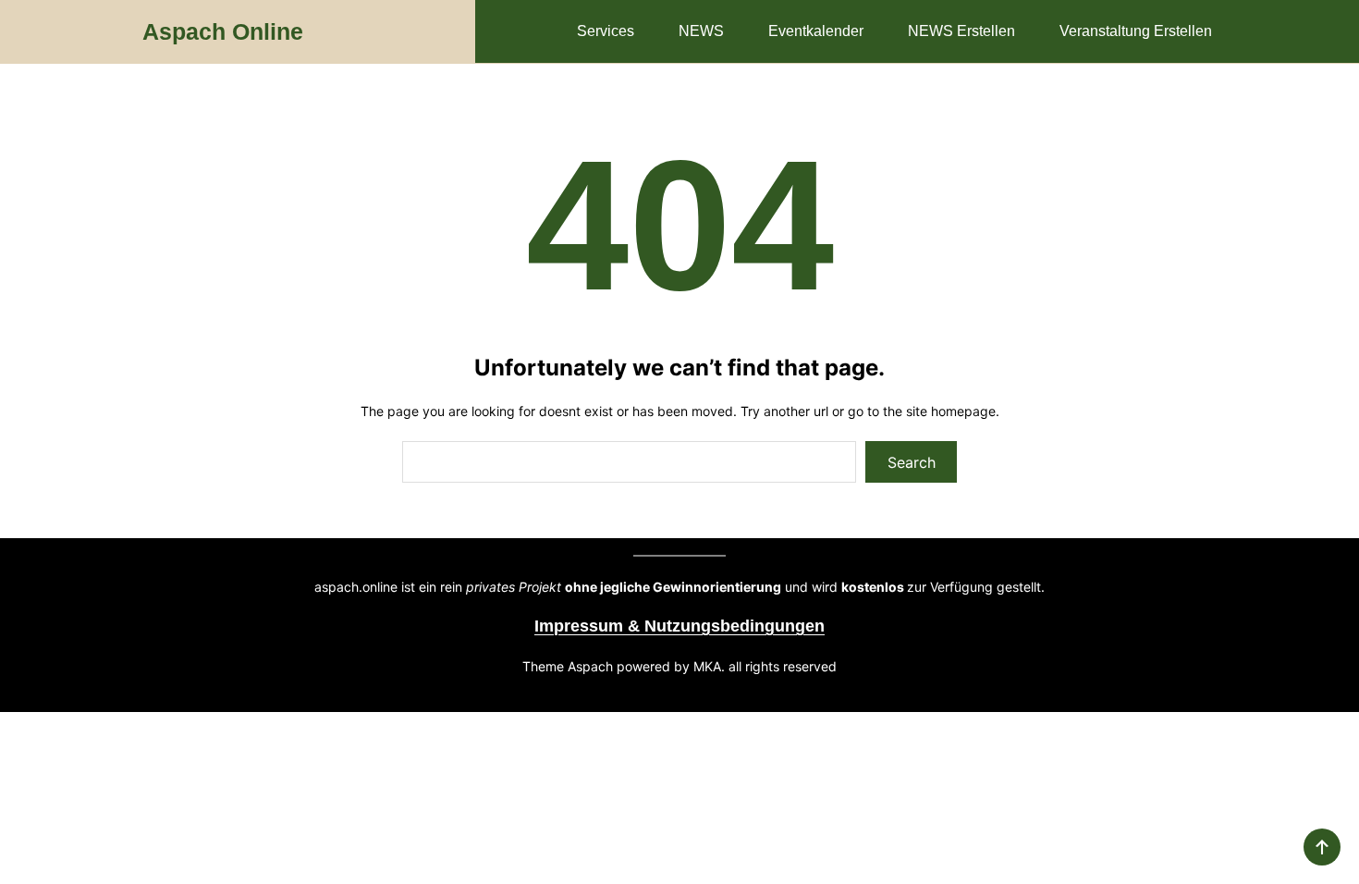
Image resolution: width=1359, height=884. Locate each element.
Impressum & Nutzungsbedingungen (679, 626)
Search (912, 462)
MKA (707, 666)
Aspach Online (222, 31)
